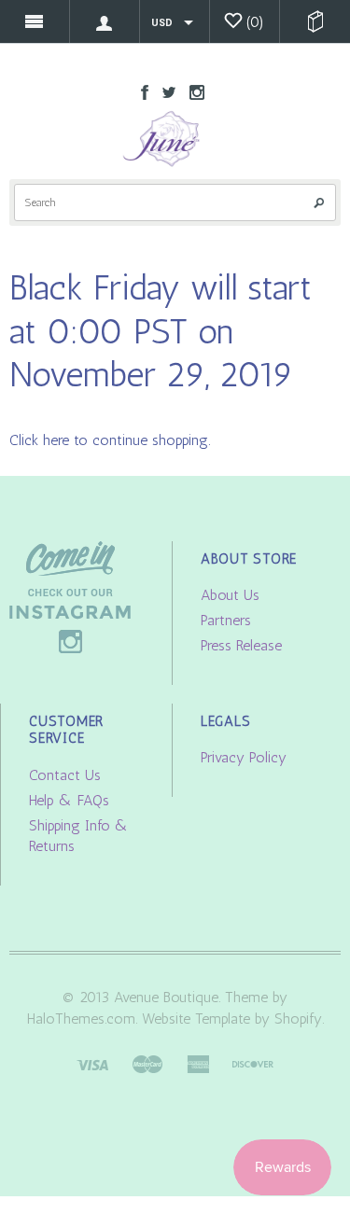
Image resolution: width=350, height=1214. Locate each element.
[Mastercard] (147, 1063)
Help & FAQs (69, 800)
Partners (226, 620)
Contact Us (65, 775)
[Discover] (252, 1063)
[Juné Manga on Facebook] (140, 91)
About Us (230, 595)
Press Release (241, 645)
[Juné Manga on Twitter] (164, 91)
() (255, 22)
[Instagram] (70, 596)
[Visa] (92, 1063)
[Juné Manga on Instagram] (192, 91)
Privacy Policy (244, 757)
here (56, 440)
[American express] (198, 1063)
